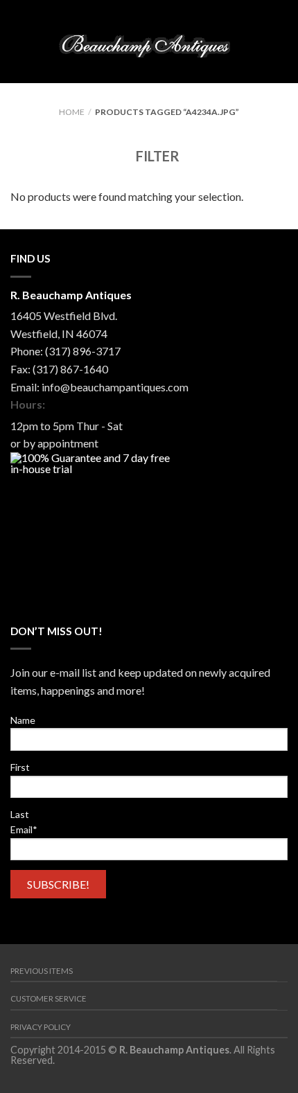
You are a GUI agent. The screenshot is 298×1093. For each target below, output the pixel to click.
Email (23, 829)
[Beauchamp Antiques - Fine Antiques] (148, 41)
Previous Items (41, 970)
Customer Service (48, 998)
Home (72, 112)
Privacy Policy (40, 1026)
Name (22, 720)
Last (19, 814)
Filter (156, 156)
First (20, 767)
